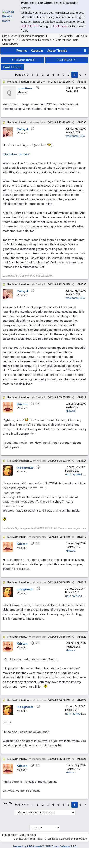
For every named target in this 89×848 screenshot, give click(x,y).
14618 (82, 582)
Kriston (41, 460)
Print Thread (12, 67)
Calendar (37, 50)
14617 (82, 537)
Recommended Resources (35, 39)
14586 (82, 81)
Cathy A (40, 284)
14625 (82, 759)
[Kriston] (8, 411)
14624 (82, 700)
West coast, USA (75, 136)
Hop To (7, 803)
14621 (82, 636)
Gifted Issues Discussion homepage (23, 36)
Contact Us (20, 838)
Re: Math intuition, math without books (30, 81)
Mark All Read (27, 834)
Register (68, 36)
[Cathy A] (8, 136)
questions (39, 122)
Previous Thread (24, 59)
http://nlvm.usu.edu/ (16, 154)
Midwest (70, 411)
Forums (6, 39)
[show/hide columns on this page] (85, 50)
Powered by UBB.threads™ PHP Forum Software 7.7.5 (44, 846)
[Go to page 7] (32, 75)
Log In (83, 36)
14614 (82, 460)
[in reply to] (43, 81)
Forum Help (36, 838)
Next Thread (65, 59)
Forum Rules (9, 834)
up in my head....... (75, 474)
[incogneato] (8, 474)
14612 (82, 397)
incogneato (38, 537)
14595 (82, 284)
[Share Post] (72, 81)
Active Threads (57, 50)
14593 (82, 122)
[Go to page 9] (85, 75)
